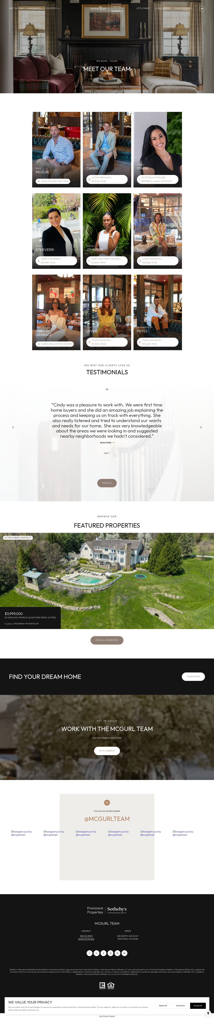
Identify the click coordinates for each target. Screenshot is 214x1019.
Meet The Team (16, 8)
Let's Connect (144, 8)
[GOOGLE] (117, 953)
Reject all (163, 1005)
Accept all (198, 1005)
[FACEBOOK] (103, 953)
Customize (180, 1005)
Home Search (34, 8)
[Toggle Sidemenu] (202, 8)
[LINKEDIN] (96, 953)
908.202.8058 (86, 936)
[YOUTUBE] (124, 953)
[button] (107, 751)
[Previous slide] (6, 583)
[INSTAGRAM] (89, 953)
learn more (193, 676)
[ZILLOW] (110, 953)
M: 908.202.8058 (162, 8)
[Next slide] (208, 583)
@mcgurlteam (107, 819)
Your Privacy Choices (107, 1016)
